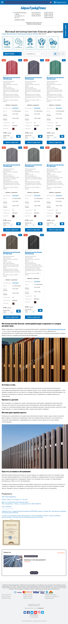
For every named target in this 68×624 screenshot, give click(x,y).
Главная (4, 33)
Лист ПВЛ (13, 586)
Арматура (5, 584)
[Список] (59, 54)
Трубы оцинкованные (32, 586)
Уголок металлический (29, 587)
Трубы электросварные (60, 586)
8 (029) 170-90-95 (48, 14)
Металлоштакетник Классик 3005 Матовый (11, 78)
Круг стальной (18, 587)
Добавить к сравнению (11, 105)
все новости (61, 552)
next (36, 572)
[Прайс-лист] (63, 54)
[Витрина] (55, 54)
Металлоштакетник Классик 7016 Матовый (11, 165)
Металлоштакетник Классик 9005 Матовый (33, 252)
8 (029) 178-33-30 (48, 16)
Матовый (35, 33)
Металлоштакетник (12, 33)
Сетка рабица (40, 584)
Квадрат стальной (29, 589)
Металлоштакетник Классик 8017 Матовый (55, 165)
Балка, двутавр (46, 587)
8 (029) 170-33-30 (48, 12)
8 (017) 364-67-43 (36, 12)
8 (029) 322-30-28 (36, 16)
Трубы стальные (21, 586)
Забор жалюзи (39, 589)
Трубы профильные (7, 587)
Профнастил (23, 584)
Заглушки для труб (56, 587)
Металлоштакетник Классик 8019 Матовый (11, 252)
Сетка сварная (32, 584)
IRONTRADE (15, 108)
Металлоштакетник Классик (25, 33)
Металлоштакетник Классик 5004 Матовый (33, 78)
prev (32, 572)
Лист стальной (49, 584)
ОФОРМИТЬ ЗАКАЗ (61, 2)
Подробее (27, 561)
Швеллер (38, 587)
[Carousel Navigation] (34, 572)
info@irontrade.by (48, 17)
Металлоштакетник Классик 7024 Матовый (33, 165)
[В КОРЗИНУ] (18, 136)
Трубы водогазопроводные (46, 586)
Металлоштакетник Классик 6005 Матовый (55, 78)
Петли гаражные (19, 589)
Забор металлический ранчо (51, 589)
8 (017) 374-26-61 (36, 14)
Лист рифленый (57, 584)
